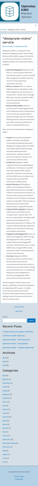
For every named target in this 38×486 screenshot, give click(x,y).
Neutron (6, 428)
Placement (6, 447)
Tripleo (5, 454)
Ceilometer (6, 383)
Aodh (4, 375)
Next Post (19, 311)
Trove (5, 458)
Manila (5, 421)
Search (5, 317)
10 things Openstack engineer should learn (18, 331)
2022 (4, 361)
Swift (4, 451)
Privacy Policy (19, 476)
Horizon (5, 409)
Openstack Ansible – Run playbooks (15, 343)
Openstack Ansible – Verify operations (16, 339)
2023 (4, 358)
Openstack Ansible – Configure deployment (18, 347)
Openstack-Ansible (9, 443)
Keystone (6, 417)
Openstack (6, 439)
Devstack (6, 398)
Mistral (5, 424)
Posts (4, 29)
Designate (6, 394)
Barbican (6, 379)
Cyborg (5, 391)
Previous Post (19, 307)
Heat (4, 406)
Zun (4, 462)
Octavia (5, 436)
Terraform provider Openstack (14, 335)
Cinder (5, 387)
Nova (4, 432)
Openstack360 (28, 8)
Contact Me (19, 479)
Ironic (5, 413)
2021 (4, 365)
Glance (5, 402)
